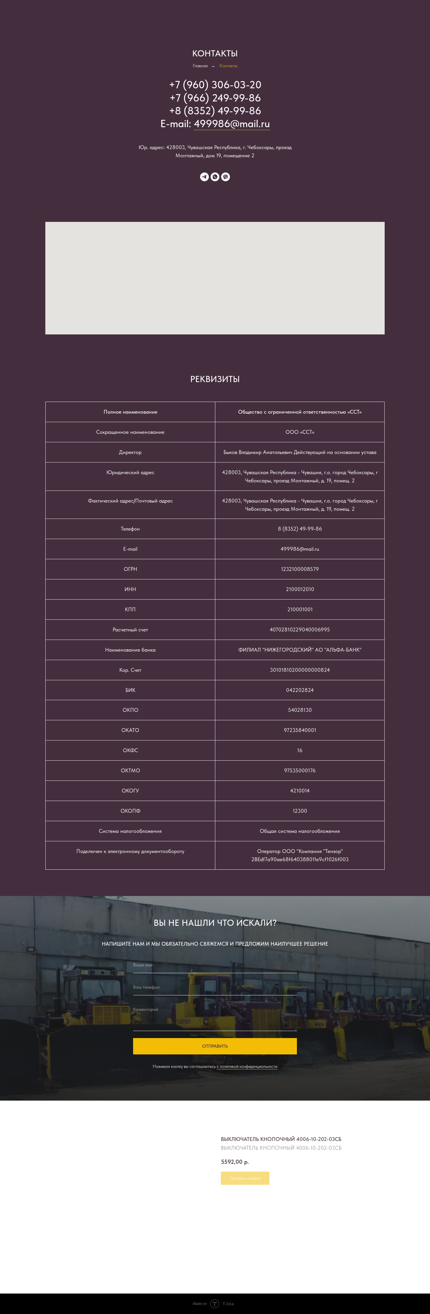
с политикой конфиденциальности (247, 1066)
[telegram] (204, 176)
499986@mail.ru (232, 123)
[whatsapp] (215, 176)
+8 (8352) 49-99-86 (215, 110)
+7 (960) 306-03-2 (212, 84)
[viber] (225, 176)
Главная (200, 65)
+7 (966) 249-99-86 (215, 97)
